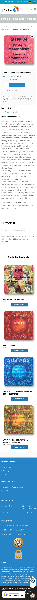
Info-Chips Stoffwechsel (10, 112)
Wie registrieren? (21, 2)
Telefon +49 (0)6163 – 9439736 (16, 526)
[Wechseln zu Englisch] (33, 2)
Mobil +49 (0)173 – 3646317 (15, 530)
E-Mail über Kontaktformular (14, 534)
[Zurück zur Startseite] (9, 9)
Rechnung (5, 471)
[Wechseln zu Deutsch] (30, 2)
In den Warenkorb (17, 85)
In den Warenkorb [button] (19, 304)
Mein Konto (9, 2)
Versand (13, 79)
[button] (31, 9)
